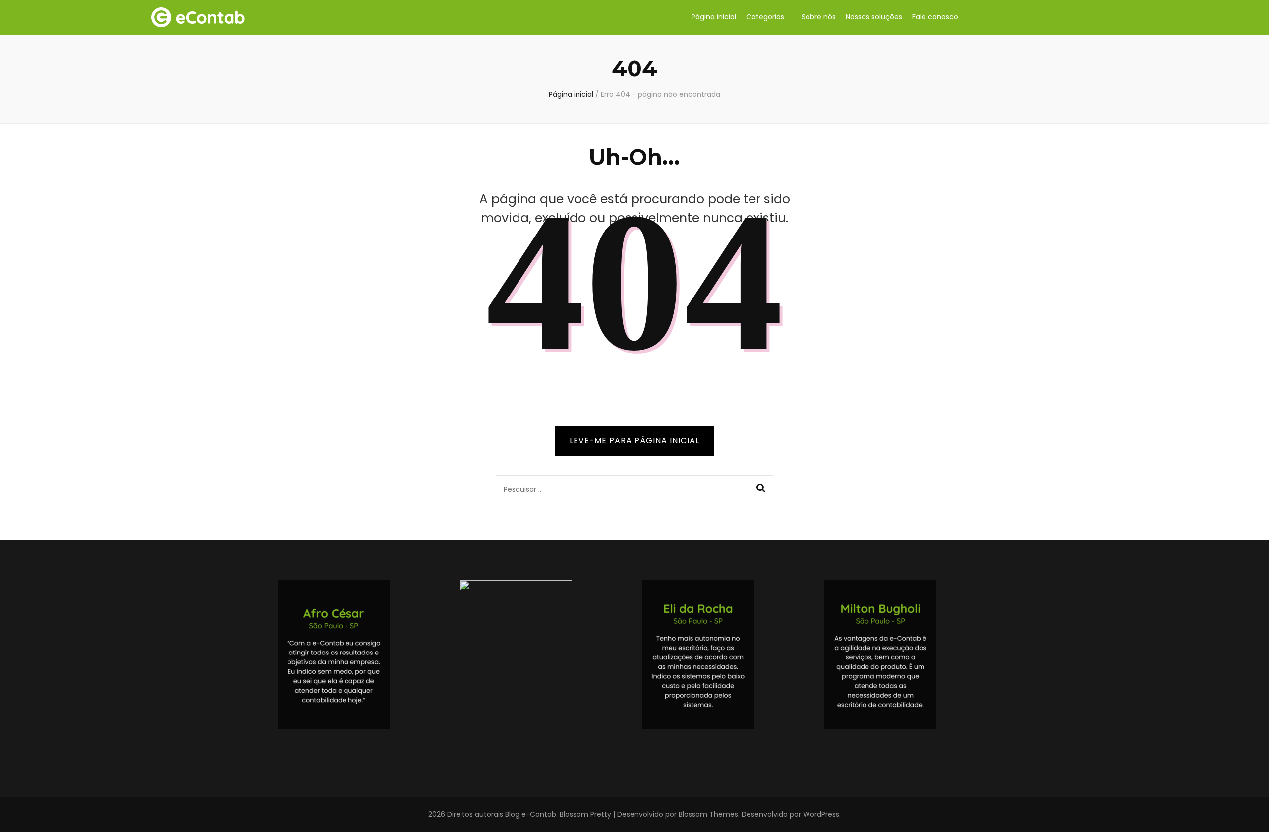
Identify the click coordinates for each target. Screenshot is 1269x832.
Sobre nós (819, 17)
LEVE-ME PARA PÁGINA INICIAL (634, 440)
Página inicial (714, 17)
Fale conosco (935, 17)
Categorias (765, 17)
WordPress (821, 814)
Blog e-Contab (530, 814)
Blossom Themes (708, 814)
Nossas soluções (874, 17)
